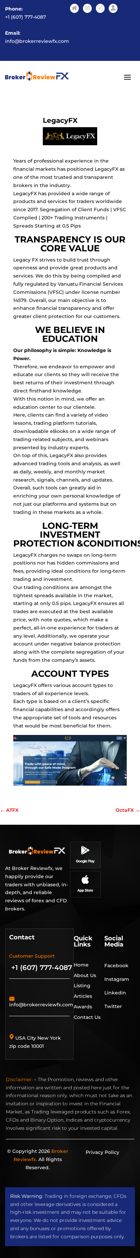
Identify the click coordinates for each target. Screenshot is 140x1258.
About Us (85, 975)
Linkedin (115, 993)
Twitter (113, 1006)
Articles (83, 996)
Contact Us (87, 1017)
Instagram (116, 979)
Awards (83, 1007)
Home (81, 965)
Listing (82, 986)
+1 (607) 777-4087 (25, 17)
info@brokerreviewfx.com (37, 41)
